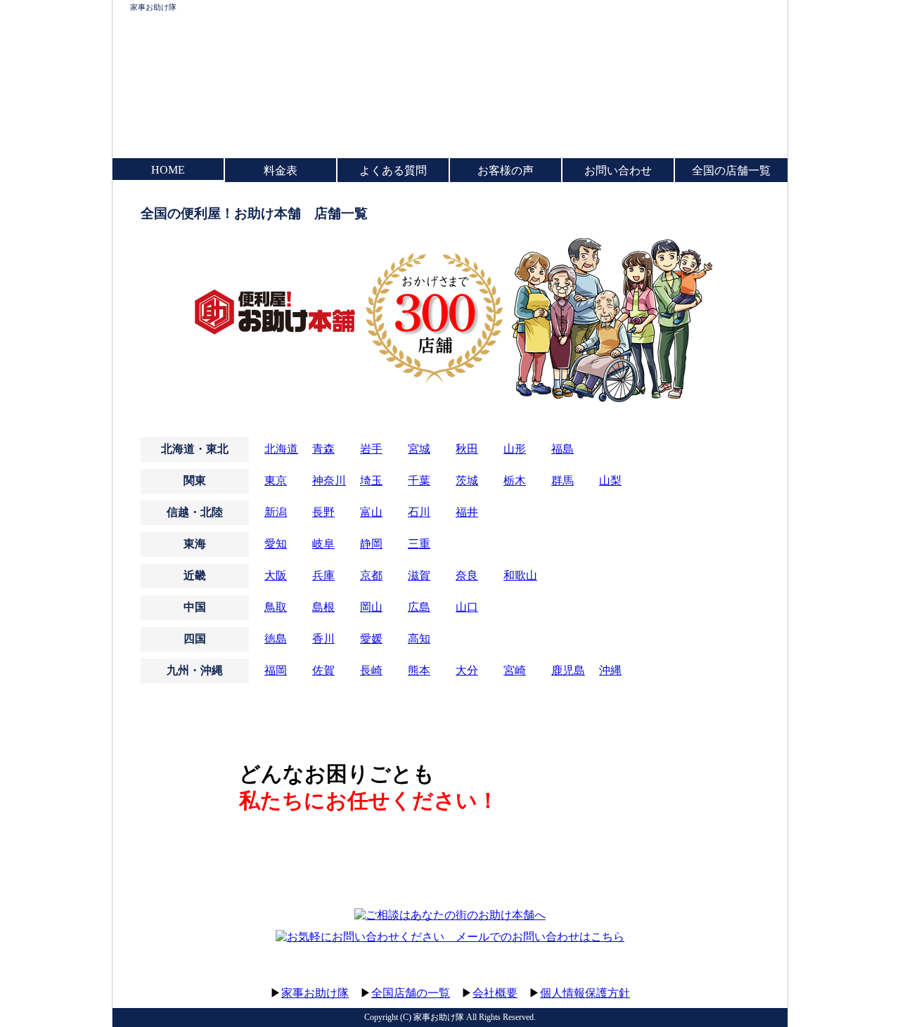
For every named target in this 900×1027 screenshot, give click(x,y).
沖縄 (610, 670)
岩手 (371, 449)
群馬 (562, 480)
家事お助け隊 (153, 7)
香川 (323, 639)
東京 (275, 480)
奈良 (467, 575)
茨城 (467, 480)
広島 (419, 607)
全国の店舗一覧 (731, 170)
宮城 (419, 449)
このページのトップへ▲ (720, 979)
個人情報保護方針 (585, 993)
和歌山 (520, 575)
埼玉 (371, 480)
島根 (323, 607)
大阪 (275, 575)
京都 (371, 575)
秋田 (467, 449)
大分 (467, 670)
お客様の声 (505, 170)
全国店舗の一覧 (410, 993)
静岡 (371, 544)
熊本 (419, 670)
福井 (467, 512)
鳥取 (275, 607)
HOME (168, 170)
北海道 (281, 449)
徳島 (275, 639)
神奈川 (329, 480)
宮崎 (514, 670)
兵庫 (323, 575)
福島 (562, 449)
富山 (371, 512)
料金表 (280, 170)
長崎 (371, 670)
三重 (419, 544)
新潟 (275, 512)
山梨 (610, 480)
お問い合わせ (618, 170)
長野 (323, 512)
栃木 (514, 480)
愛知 (275, 544)
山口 (467, 607)
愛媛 (371, 639)
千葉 (419, 480)
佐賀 (323, 670)
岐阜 (323, 544)
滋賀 (419, 575)
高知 (419, 639)
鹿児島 (568, 670)
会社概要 (495, 993)
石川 (419, 512)
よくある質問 (393, 170)
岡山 (371, 607)
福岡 (275, 670)
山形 (514, 449)
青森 (323, 449)
